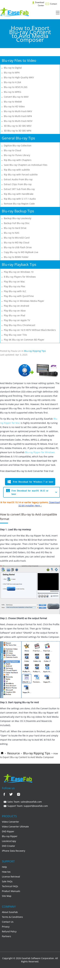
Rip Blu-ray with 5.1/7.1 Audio (20, 198)
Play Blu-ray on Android (16, 305)
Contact (53, 3)
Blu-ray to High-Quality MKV (19, 77)
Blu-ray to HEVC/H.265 (15, 87)
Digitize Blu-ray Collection (17, 145)
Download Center (39, 4)
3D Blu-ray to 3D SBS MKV (17, 125)
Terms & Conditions (12, 916)
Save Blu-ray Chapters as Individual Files (25, 164)
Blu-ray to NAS (11, 232)
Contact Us (7, 921)
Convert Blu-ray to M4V (16, 96)
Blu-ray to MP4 (12, 72)
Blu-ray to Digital (13, 67)
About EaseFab (10, 912)
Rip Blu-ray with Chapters (17, 160)
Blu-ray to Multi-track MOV (18, 120)
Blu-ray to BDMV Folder (16, 257)
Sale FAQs (7, 881)
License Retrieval (11, 876)
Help (4, 866)
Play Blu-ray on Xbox (15, 310)
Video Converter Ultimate (15, 826)
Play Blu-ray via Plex (14, 286)
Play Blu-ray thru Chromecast (19, 325)
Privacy (5, 926)
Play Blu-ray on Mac (14, 281)
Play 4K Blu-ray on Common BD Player (24, 339)
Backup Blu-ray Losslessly (17, 218)
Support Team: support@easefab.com (27, 805)
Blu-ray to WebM (13, 101)
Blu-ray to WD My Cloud (16, 242)
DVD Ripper (8, 831)
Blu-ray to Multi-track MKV (18, 111)
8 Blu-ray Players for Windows (20, 276)
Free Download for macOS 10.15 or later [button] (30, 492)
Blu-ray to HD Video (14, 106)
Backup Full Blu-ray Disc (17, 223)
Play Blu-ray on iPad (14, 315)
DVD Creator (8, 845)
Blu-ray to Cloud (12, 150)
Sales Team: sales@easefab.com (24, 801)
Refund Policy (9, 931)
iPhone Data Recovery (13, 850)
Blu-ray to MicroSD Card (17, 237)
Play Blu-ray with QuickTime (19, 296)
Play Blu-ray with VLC (15, 291)
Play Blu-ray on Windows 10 (18, 271)
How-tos (6, 871)
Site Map (6, 895)
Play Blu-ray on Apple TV (17, 320)
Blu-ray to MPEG (12, 91)
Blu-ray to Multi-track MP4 (18, 116)
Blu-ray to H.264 (12, 82)
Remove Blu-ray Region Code (19, 203)
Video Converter (10, 821)
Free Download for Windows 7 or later (33, 481)
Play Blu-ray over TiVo (15, 334)
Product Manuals (11, 891)
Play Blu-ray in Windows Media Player (24, 300)
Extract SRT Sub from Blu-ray (19, 189)
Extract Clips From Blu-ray (18, 184)
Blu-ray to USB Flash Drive (18, 247)
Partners (6, 936)
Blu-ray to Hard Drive (15, 227)
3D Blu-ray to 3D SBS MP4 (17, 130)
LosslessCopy (9, 841)
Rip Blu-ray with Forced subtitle (21, 174)
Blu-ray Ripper (9, 836)
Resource (13, 753)
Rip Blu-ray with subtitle (17, 169)
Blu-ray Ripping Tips (36, 753)
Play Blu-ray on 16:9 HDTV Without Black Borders (30, 329)
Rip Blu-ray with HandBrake (18, 193)
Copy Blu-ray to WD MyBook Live (21, 252)
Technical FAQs (10, 886)
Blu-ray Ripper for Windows (40, 452)
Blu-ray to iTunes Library (17, 155)
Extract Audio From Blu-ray (18, 179)
